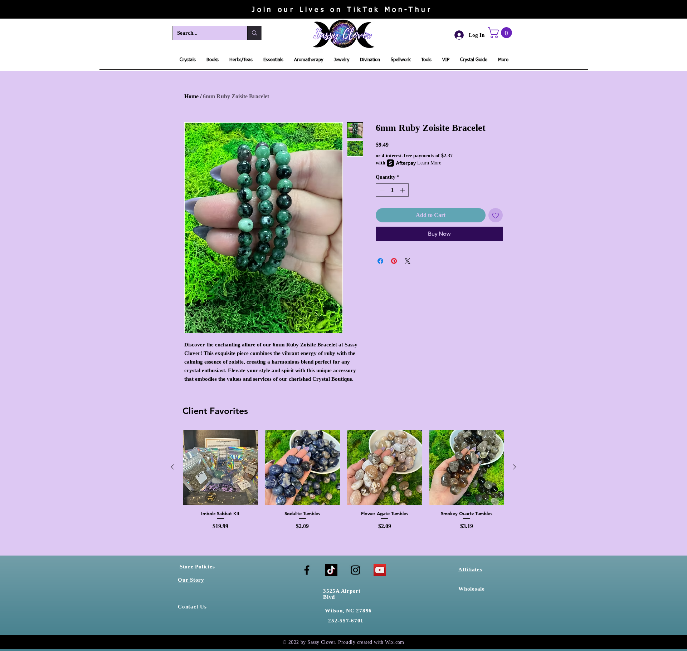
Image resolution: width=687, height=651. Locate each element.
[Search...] (254, 33)
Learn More (429, 163)
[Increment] (403, 190)
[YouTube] (380, 570)
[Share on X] (407, 261)
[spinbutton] (392, 190)
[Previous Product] (172, 467)
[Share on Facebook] (380, 261)
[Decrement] (381, 190)
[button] (501, 32)
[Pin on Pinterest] (394, 261)
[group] (343, 482)
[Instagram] (355, 570)
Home (191, 96)
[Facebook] (307, 570)
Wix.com (394, 642)
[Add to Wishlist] (495, 215)
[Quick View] (220, 467)
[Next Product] (514, 467)
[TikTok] (331, 570)
